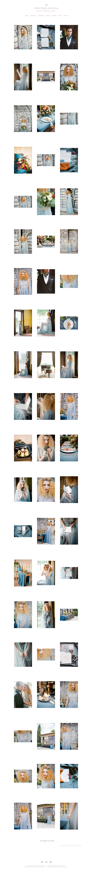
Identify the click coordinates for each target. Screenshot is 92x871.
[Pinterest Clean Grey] (51, 862)
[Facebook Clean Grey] (46, 862)
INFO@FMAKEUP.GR (52, 866)
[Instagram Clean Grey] (42, 862)
